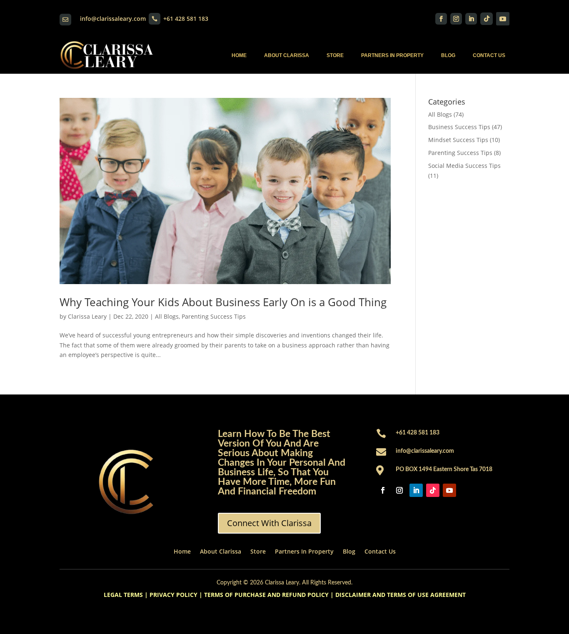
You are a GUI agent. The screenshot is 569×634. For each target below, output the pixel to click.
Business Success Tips (459, 127)
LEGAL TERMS (123, 595)
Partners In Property (392, 55)
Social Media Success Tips (464, 166)
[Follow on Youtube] (502, 18)
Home (239, 55)
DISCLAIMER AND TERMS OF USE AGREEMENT (400, 595)
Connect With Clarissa (269, 523)
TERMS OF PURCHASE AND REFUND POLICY (266, 595)
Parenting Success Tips (214, 316)
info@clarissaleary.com (113, 18)
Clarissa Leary (87, 316)
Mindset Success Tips (458, 140)
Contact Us (489, 55)
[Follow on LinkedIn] (471, 19)
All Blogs (167, 316)
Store (335, 55)
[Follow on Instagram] (456, 19)
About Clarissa (286, 55)
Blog (448, 55)
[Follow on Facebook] (441, 19)
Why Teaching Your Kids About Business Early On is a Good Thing (223, 302)
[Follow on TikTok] (486, 18)
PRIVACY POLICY (173, 595)
